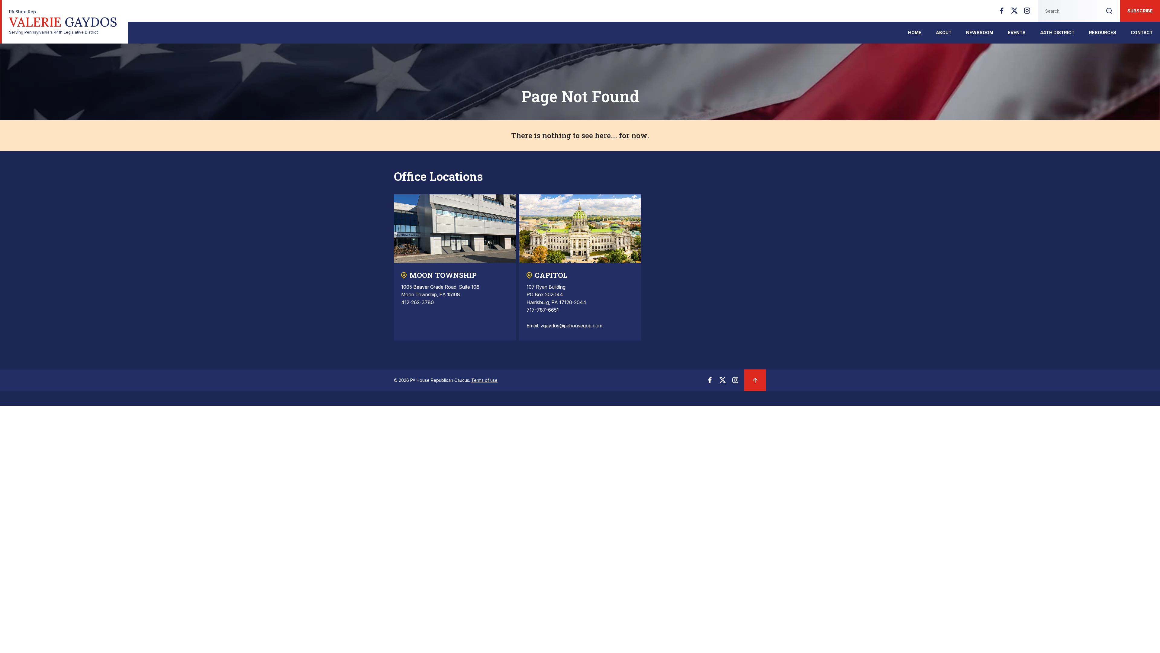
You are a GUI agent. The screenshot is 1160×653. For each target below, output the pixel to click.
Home (914, 32)
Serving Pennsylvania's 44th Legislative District (63, 22)
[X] (1014, 12)
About (944, 32)
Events (1017, 32)
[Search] (1109, 11)
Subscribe (1140, 10)
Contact (1142, 32)
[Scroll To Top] (755, 380)
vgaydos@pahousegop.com (571, 326)
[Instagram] (1027, 12)
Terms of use (484, 380)
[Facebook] (1001, 12)
